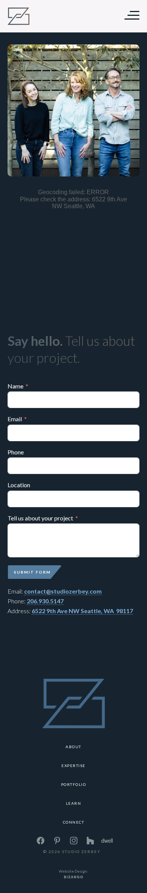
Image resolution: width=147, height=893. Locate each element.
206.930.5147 (45, 601)
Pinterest (57, 840)
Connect (73, 822)
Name (15, 386)
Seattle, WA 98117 (107, 610)
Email (15, 419)
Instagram (73, 840)
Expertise (73, 765)
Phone (16, 452)
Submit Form (32, 572)
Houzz (90, 840)
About (73, 746)
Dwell (106, 840)
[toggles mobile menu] (129, 16)
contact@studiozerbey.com (63, 591)
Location (19, 485)
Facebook (40, 840)
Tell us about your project (40, 518)
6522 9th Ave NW (56, 610)
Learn (73, 803)
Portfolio (73, 784)
